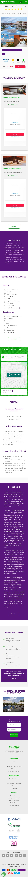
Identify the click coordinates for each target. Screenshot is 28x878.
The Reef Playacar (14, 802)
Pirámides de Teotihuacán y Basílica (14, 766)
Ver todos (13, 339)
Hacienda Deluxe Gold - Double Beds (12, 168)
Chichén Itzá (14, 768)
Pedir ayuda (14, 678)
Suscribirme (14, 735)
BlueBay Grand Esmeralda (14, 798)
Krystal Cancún (14, 788)
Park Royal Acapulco (14, 800)
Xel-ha (14, 764)
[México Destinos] (7, 2)
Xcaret (14, 761)
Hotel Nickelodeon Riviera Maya (14, 783)
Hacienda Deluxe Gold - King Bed (11, 97)
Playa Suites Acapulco (14, 805)
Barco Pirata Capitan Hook (14, 771)
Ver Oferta (20, 66)
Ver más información (13, 104)
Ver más (13, 614)
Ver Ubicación (21, 15)
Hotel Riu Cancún (14, 785)
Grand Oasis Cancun (14, 778)
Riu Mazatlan (14, 781)
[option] (13, 705)
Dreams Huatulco (14, 795)
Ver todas (13, 226)
